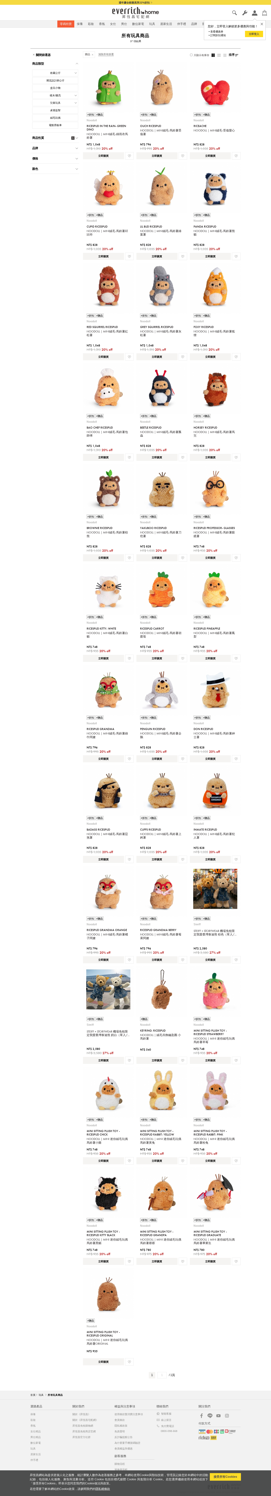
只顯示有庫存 (201, 55)
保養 (80, 23)
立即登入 (254, 33)
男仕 (124, 23)
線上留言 (166, 1419)
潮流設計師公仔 (55, 80)
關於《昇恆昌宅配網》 (85, 1419)
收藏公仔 (55, 72)
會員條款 (119, 1419)
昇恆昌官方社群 (81, 1437)
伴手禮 (181, 23)
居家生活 (166, 23)
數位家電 (138, 23)
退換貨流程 (120, 1469)
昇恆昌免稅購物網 (82, 1425)
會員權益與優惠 (123, 1448)
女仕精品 (35, 1431)
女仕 (113, 23)
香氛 (102, 23)
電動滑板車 (55, 125)
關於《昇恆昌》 (81, 1414)
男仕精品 (35, 1437)
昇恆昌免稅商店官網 (84, 1431)
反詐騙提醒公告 (123, 1437)
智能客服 (166, 1413)
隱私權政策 (120, 1425)
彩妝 (91, 23)
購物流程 (119, 1463)
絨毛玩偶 (55, 117)
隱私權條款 (102, 1488)
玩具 (152, 23)
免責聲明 (119, 1431)
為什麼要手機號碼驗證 (127, 1442)
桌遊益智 (55, 110)
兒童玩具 (55, 102)
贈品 (87, 54)
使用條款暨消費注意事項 (128, 1414)
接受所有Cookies (225, 1476)
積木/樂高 (55, 95)
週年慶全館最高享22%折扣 (134, 2)
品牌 (194, 23)
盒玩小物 (55, 87)
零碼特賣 (66, 23)
